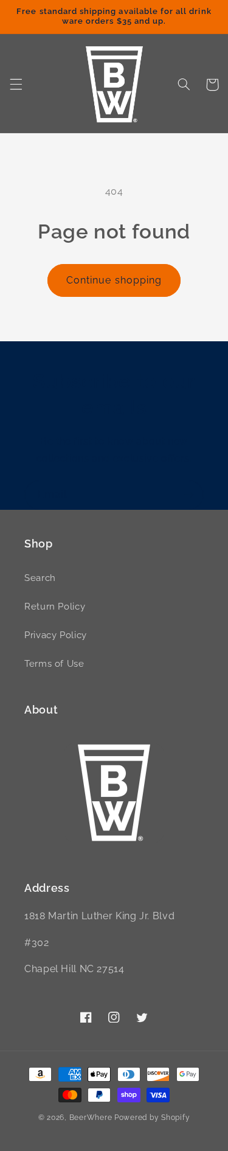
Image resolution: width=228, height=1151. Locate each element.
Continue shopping (114, 280)
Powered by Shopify (152, 1117)
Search (40, 577)
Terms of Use (54, 663)
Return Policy (54, 606)
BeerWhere (90, 1117)
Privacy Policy (55, 635)
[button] (16, 85)
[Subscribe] (189, 495)
